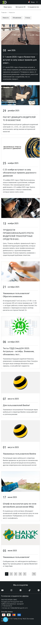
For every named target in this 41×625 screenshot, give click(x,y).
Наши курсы (8, 7)
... (29, 574)
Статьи (27, 18)
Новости (6, 18)
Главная (4, 12)
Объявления (17, 18)
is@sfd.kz (25, 596)
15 (34, 574)
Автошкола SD (20, 7)
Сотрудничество (33, 7)
